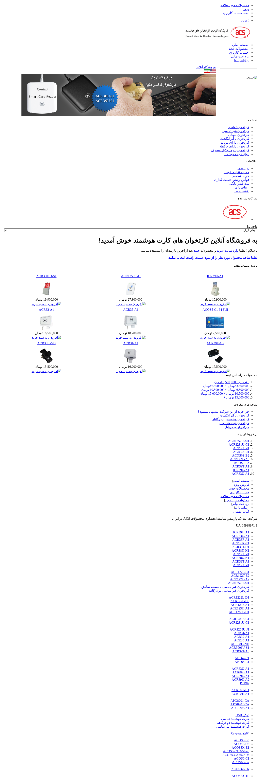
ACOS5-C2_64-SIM (235, 755)
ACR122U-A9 (239, 459)
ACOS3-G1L (240, 776)
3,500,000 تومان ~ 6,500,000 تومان (226, 386)
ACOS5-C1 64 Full (215, 309)
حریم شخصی (240, 176)
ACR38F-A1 (240, 539)
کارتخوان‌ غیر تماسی (235, 131)
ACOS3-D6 (241, 744)
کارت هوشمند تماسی (235, 719)
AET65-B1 (242, 661)
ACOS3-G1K (240, 769)
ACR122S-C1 (240, 572)
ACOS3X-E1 (240, 747)
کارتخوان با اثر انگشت (234, 138)
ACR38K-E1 (240, 543)
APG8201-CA (239, 700)
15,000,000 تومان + (236, 397)
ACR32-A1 (46, 309)
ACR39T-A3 (215, 343)
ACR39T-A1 (240, 466)
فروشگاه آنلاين (206, 67)
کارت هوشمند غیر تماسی (232, 726)
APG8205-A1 (240, 708)
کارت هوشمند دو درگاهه (233, 722)
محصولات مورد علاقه (235, 5)
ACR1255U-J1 (131, 276)
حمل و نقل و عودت (236, 172)
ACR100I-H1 (240, 690)
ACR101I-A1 (240, 693)
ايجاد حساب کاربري (236, 13)
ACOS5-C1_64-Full (236, 751)
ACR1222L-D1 (239, 597)
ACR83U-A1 (240, 668)
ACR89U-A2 (240, 679)
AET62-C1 (242, 658)
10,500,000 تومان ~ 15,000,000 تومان (224, 393)
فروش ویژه (241, 484)
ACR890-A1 (240, 672)
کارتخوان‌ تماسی (238, 127)
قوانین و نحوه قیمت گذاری (231, 179)
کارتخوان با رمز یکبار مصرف (230, 150)
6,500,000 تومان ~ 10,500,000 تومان (225, 389)
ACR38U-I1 (241, 448)
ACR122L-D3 (239, 601)
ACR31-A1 (130, 343)
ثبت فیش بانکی (239, 183)
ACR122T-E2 (240, 575)
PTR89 (244, 683)
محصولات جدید (238, 48)
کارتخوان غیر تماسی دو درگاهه (229, 590)
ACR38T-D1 (240, 547)
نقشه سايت (241, 191)
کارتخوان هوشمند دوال (234, 423)
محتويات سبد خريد (237, 500)
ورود (246, 9)
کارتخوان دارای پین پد (235, 142)
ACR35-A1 (130, 309)
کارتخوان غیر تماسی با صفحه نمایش (225, 586)
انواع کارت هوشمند (236, 154)
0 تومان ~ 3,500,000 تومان (231, 382)
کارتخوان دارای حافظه (234, 146)
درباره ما (243, 168)
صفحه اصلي (240, 45)
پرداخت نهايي (239, 56)
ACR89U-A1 (240, 676)
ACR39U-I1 (241, 452)
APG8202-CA (239, 704)
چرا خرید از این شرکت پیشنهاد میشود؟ (223, 411)
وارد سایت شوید (227, 250)
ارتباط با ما (241, 60)
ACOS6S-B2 (240, 455)
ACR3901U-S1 (46, 276)
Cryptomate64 (240, 733)
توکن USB (242, 715)
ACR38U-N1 (240, 558)
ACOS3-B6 (241, 462)
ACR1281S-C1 (239, 619)
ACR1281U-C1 (239, 444)
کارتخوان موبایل (238, 135)
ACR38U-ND (46, 343)
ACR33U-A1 (240, 473)
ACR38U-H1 (240, 550)
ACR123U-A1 (239, 608)
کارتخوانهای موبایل (237, 427)
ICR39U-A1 (215, 276)
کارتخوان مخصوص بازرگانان (230, 419)
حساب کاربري (238, 52)
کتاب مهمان (241, 511)
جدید (197, 250)
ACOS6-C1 (241, 758)
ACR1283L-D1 (239, 612)
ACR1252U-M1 (238, 441)
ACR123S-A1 (240, 604)
